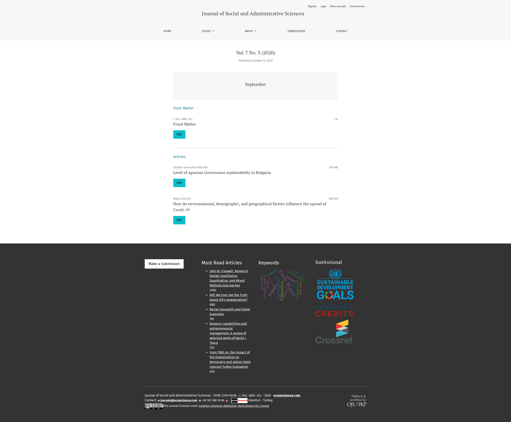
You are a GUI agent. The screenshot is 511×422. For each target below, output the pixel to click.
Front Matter (184, 124)
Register (312, 6)
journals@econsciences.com (178, 400)
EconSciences (357, 6)
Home (167, 31)
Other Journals (338, 6)
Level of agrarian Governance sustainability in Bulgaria (222, 172)
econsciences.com (287, 395)
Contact (342, 31)
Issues (207, 31)
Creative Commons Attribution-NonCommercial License (234, 406)
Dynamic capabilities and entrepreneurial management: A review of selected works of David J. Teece (228, 333)
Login (323, 6)
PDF (179, 134)
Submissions (296, 31)
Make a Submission (164, 264)
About (249, 31)
